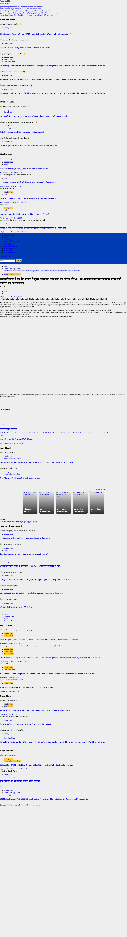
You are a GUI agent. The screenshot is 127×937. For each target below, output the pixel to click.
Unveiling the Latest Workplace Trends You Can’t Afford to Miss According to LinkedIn (39, 640)
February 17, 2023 (15, 691)
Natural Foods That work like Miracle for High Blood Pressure (28, 198)
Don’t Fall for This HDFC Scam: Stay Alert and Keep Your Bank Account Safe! (34, 116)
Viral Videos (8, 244)
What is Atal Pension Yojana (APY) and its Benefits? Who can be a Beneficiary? (35, 34)
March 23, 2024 (16, 297)
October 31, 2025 (17, 186)
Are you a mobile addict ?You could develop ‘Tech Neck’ (25, 214)
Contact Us (7, 619)
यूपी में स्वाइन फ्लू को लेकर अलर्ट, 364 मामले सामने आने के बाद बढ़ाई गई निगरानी (21, 7)
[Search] (0, 258)
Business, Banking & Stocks (13, 242)
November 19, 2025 (18, 769)
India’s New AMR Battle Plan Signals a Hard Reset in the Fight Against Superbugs (36, 462)
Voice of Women (9, 654)
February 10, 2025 (17, 232)
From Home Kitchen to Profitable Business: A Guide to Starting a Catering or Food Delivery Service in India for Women (53, 93)
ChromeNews (25, 805)
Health (6, 164)
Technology (7, 128)
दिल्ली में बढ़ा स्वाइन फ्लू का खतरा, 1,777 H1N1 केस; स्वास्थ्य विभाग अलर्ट (20, 9)
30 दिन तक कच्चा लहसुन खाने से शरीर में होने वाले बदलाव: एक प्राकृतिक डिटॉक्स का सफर (28, 182)
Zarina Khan (4, 644)
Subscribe (5, 263)
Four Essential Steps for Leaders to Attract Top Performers (26, 687)
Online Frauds (8, 112)
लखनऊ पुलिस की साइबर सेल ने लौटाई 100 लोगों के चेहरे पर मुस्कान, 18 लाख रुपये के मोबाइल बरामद (27, 15)
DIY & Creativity (9, 253)
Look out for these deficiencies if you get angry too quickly (18, 522)
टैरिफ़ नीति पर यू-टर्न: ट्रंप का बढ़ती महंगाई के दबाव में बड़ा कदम (20, 478)
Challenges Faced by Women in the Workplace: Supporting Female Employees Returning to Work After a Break (50, 658)
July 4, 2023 (13, 714)
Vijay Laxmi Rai (5, 186)
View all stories (100, 490)
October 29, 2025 (17, 202)
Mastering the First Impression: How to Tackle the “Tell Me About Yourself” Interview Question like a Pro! (47, 674)
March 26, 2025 (16, 218)
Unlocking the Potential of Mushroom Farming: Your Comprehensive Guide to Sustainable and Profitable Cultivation (53, 65)
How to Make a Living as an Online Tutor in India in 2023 (25, 47)
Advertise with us (10, 617)
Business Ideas (8, 30)
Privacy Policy (9, 621)
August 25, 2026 (17, 172)
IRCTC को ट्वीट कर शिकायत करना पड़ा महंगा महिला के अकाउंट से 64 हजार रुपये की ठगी (28, 145)
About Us (7, 615)
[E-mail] (1, 414)
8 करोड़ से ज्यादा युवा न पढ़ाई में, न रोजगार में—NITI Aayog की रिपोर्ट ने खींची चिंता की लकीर (25, 11)
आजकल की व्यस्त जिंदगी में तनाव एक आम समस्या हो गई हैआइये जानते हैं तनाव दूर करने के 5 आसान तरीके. (33, 228)
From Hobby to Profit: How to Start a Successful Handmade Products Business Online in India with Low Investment (51, 79)
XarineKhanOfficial (9, 62)
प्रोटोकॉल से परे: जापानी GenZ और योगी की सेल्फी (16, 607)
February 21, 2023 (15, 678)
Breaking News (8, 28)
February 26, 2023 (17, 662)
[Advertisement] (56, 355)
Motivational (8, 250)
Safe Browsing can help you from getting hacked (22, 132)
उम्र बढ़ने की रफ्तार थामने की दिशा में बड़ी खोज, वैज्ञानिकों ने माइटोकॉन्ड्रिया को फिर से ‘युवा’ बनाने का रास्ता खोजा (30, 13)
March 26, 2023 (14, 644)
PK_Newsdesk (5, 172)
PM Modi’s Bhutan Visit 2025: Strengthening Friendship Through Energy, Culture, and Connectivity (44, 799)
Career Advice (8, 636)
